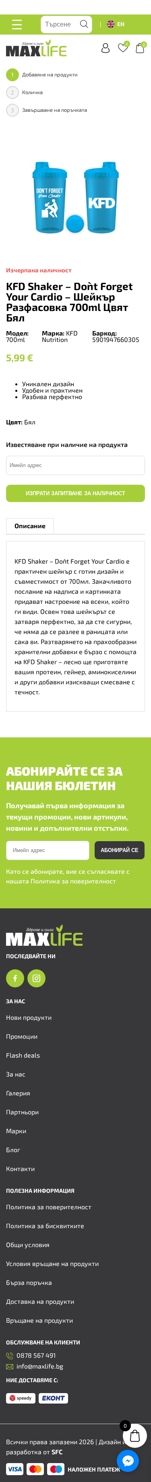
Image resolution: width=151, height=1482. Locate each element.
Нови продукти (29, 1017)
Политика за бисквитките (45, 1225)
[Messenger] (128, 1461)
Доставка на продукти (40, 1301)
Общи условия (28, 1244)
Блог (13, 1149)
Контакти (20, 1168)
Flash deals (23, 1055)
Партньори (22, 1112)
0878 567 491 (36, 1355)
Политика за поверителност (73, 881)
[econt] (53, 1399)
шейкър (60, 571)
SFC (57, 1451)
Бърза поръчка (29, 1282)
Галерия (18, 1093)
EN (120, 24)
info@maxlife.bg (40, 1366)
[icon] (15, 979)
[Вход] (105, 48)
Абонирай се (120, 850)
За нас (15, 1074)
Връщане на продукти (39, 1320)
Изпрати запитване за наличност (75, 493)
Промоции (21, 1036)
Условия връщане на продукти (52, 1263)
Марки (16, 1130)
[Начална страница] (44, 943)
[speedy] (20, 1399)
